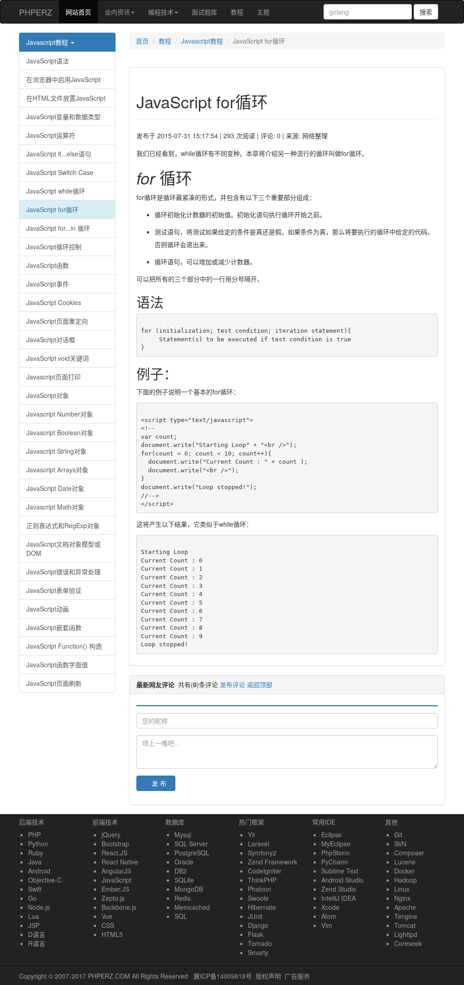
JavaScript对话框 (50, 339)
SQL (180, 916)
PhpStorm (335, 852)
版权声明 (268, 975)
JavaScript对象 (47, 395)
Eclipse (331, 834)
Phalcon (259, 888)
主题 (263, 11)
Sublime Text (339, 870)
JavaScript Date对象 (55, 488)
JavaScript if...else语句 (58, 153)
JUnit (255, 916)
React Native (120, 861)
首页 (142, 40)
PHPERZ (35, 12)
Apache (405, 907)
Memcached (192, 907)
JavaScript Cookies (53, 302)
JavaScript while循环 (55, 190)
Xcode (330, 907)
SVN (400, 843)
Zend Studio (338, 888)
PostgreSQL (191, 852)
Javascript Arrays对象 (57, 469)
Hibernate (262, 907)
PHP (34, 834)
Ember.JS (115, 888)
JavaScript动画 (47, 608)
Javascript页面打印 (53, 376)
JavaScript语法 (47, 60)
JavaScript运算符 (50, 135)
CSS (108, 925)
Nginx (402, 898)
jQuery (111, 834)
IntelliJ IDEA (338, 898)
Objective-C (45, 879)
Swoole (258, 898)
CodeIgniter (264, 870)
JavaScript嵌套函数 (54, 627)
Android (39, 870)
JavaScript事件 (47, 283)
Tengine (405, 916)
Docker (404, 870)
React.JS (114, 852)
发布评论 (232, 684)
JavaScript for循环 (52, 209)
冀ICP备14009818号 (222, 975)
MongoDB (188, 888)
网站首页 (82, 11)
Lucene (405, 861)
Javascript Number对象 (59, 413)
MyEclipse (335, 843)
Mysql (182, 834)
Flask (255, 934)
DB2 (180, 870)
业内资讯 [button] (117, 11)
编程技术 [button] (161, 11)
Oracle (183, 861)
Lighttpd (405, 934)
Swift (35, 888)
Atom (328, 916)
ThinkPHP (262, 879)
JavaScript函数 (47, 265)
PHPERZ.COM (109, 975)
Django (258, 925)
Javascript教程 (48, 42)
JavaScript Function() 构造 (64, 645)
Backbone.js (119, 907)
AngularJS (116, 870)
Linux (402, 888)
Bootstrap (115, 843)
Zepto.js (113, 898)
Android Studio (342, 879)
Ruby (35, 852)
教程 (237, 11)
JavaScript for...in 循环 (58, 228)
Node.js (39, 907)
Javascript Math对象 (55, 506)
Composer (409, 852)
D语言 (36, 934)
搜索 (426, 11)
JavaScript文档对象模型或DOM (63, 548)
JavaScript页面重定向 (57, 320)
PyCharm (334, 861)
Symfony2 (262, 852)
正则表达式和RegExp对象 (63, 525)
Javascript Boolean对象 (59, 432)
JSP (33, 925)
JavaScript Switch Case (59, 172)
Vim (326, 925)
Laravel (258, 843)
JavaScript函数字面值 (57, 664)
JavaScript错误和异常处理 (63, 571)
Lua (33, 916)
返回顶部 (259, 684)
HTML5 (112, 934)
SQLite (184, 879)
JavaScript (116, 879)
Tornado (260, 943)
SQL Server (191, 843)
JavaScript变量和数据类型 (63, 116)
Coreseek (408, 943)
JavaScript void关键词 (57, 358)
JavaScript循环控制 (54, 246)
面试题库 (204, 11)
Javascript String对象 (56, 451)
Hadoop (405, 879)
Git (398, 834)
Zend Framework (272, 861)
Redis (182, 898)
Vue (107, 916)
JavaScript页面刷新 (54, 683)
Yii (251, 834)
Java (35, 861)
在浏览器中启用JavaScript (63, 79)
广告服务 (297, 975)
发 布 (159, 783)
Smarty (258, 952)
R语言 (36, 943)
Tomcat (405, 925)
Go (32, 898)
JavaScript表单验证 (54, 590)
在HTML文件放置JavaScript (66, 97)
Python (38, 843)
